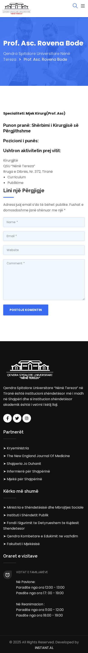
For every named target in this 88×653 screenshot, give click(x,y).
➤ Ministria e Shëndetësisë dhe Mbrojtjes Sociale (43, 507)
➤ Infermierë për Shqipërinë (26, 471)
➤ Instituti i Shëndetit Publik (25, 515)
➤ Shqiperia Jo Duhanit (22, 463)
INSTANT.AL (44, 647)
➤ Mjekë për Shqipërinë (22, 479)
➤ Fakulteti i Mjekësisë (21, 543)
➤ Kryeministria (16, 448)
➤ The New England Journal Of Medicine (36, 455)
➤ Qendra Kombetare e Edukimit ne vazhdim (40, 536)
